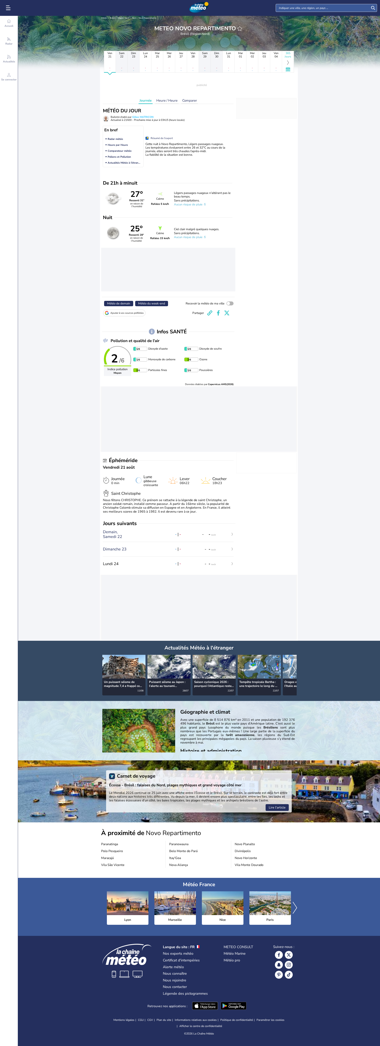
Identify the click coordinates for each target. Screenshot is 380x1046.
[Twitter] (289, 955)
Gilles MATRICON (143, 117)
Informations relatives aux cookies (196, 1020)
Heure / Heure (167, 100)
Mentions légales (123, 1020)
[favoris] (239, 28)
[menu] (9, 8)
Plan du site (164, 1020)
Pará (134, 18)
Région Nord (123, 18)
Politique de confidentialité (236, 1020)
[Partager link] (209, 313)
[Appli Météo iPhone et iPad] (205, 1006)
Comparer (189, 100)
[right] (293, 671)
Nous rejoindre (174, 980)
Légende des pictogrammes (185, 993)
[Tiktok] (289, 975)
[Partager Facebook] (218, 313)
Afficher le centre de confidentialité (200, 1026)
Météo (104, 18)
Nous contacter (175, 986)
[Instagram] (289, 965)
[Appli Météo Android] (233, 1006)
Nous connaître (175, 973)
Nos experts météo (178, 953)
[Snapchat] (279, 965)
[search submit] (373, 8)
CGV (150, 1020)
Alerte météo (173, 967)
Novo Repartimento (147, 18)
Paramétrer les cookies (270, 1020)
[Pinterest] (279, 975)
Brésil (112, 18)
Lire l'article (277, 807)
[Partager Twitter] (226, 313)
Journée (146, 100)
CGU (141, 1020)
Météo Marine (235, 953)
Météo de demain (118, 303)
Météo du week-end (151, 303)
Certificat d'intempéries (181, 960)
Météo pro (232, 960)
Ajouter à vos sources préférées (127, 313)
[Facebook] (279, 955)
